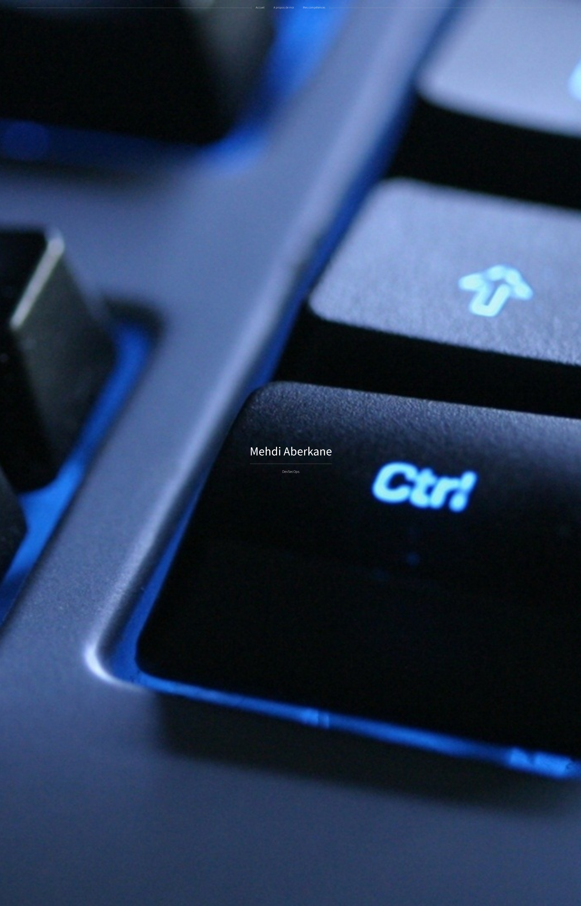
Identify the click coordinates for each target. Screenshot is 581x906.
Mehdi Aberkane (291, 451)
